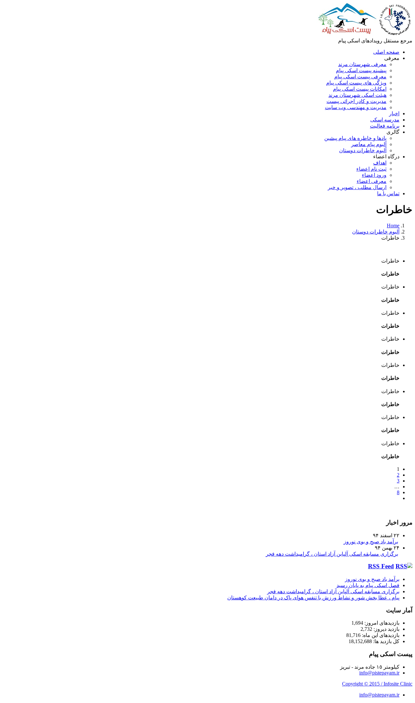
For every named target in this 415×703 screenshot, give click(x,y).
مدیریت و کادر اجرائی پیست (356, 101)
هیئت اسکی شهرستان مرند (357, 95)
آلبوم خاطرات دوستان (362, 150)
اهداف (379, 162)
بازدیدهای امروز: (381, 623)
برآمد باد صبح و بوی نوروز (371, 541)
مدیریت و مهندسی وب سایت (355, 107)
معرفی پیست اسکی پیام (360, 76)
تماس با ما (388, 193)
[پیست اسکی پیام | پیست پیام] (364, 34)
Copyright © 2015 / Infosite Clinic (377, 683)
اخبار (394, 113)
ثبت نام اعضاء (371, 169)
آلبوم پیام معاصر (368, 144)
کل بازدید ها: (385, 641)
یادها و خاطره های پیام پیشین (355, 138)
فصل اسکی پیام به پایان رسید (368, 585)
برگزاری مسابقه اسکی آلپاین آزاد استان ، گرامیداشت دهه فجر (332, 554)
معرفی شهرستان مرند (362, 64)
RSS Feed (381, 566)
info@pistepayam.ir (379, 672)
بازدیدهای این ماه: (380, 635)
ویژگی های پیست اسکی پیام (356, 82)
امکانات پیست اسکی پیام (359, 89)
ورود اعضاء (374, 175)
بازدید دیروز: (385, 629)
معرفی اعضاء (371, 181)
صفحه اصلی (386, 52)
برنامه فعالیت (384, 126)
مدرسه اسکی (384, 119)
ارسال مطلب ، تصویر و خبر (357, 187)
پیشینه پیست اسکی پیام (361, 70)
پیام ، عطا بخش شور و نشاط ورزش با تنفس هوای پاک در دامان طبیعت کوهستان (313, 597)
